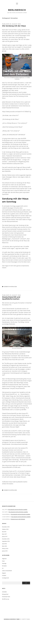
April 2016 (4, 543)
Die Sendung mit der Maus (14, 26)
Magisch (4, 573)
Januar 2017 (4, 536)
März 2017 (4, 534)
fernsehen (4, 566)
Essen (3, 561)
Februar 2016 (5, 548)
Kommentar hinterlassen (10, 286)
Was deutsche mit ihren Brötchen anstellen (17, 509)
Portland (4, 575)
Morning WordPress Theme (11, 619)
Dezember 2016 (5, 539)
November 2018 (5, 527)
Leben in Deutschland (7, 570)
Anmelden (4, 592)
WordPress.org (5, 599)
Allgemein (4, 558)
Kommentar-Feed (6, 596)
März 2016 (4, 546)
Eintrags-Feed (5, 594)
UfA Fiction (19, 348)
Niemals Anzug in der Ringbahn (18, 519)
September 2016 (6, 541)
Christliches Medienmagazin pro (17, 77)
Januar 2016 (4, 551)
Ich (2, 568)
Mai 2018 (4, 531)
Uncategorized (5, 578)
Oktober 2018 (5, 529)
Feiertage (4, 563)
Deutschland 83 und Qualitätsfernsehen (11, 298)
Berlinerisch (17, 10)
